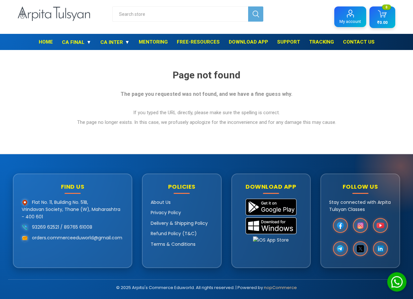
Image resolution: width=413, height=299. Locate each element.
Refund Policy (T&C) (174, 233)
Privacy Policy (166, 212)
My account (350, 21)
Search (255, 14)
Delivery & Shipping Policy (179, 223)
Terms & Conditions (173, 244)
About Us (161, 202)
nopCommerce (280, 287)
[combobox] (180, 14)
